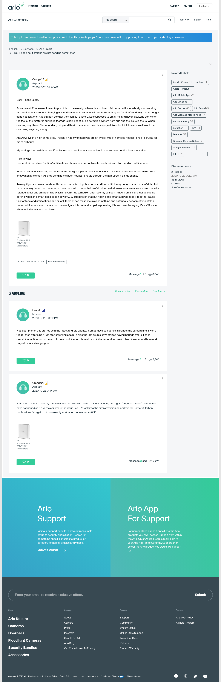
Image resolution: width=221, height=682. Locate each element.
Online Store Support (131, 633)
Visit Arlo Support (48, 550)
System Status (127, 628)
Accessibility (92, 676)
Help (208, 20)
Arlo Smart (45, 49)
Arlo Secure (179, 108)
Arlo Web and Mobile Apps (187, 115)
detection (178, 128)
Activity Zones (180, 82)
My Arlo (188, 6)
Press (67, 628)
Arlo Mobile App (181, 95)
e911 (194, 128)
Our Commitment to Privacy (79, 648)
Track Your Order (129, 638)
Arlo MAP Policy (184, 618)
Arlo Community (18, 20)
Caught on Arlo (72, 638)
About (67, 618)
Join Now (184, 20)
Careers (68, 623)
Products (33, 6)
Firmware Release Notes (186, 141)
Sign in (197, 20)
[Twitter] (195, 676)
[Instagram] (185, 676)
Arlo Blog (69, 643)
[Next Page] (209, 154)
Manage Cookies (134, 676)
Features (177, 134)
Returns (124, 643)
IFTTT (176, 154)
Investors (69, 633)
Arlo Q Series (180, 102)
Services (46, 6)
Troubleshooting (56, 262)
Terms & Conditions (68, 676)
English (13, 49)
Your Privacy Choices (110, 676)
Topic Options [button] (210, 65)
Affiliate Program (185, 623)
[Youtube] (205, 676)
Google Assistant (182, 147)
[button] (162, 74)
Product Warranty (129, 648)
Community (126, 623)
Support (174, 6)
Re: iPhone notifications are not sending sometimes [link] (44, 53)
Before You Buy (181, 121)
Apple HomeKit (181, 89)
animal (199, 82)
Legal (82, 676)
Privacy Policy (51, 676)
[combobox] (152, 20)
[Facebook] (176, 676)
